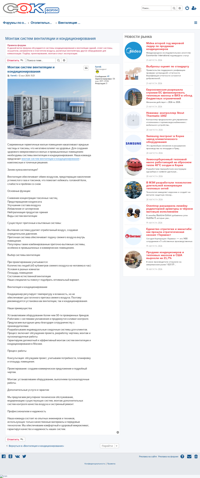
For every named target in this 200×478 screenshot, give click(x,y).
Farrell (98, 67)
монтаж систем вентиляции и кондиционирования (50, 158)
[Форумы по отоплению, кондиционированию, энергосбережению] (51, 10)
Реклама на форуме (168, 456)
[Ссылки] (196, 22)
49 (108, 76)
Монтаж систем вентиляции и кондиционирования (50, 38)
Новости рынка (138, 36)
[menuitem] (187, 8)
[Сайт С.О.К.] (31, 8)
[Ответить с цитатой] (86, 68)
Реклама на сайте (148, 456)
